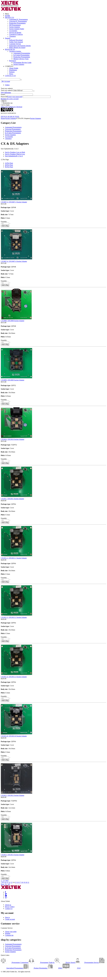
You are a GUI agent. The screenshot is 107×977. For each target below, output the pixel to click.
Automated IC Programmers (18, 19)
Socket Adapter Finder (16, 29)
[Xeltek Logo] (10, 6)
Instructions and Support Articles (20, 46)
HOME (7, 16)
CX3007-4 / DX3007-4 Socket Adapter (14, 261)
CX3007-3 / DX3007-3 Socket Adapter (14, 202)
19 (24, 882)
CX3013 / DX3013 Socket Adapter (12, 855)
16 (18, 882)
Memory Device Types (21, 59)
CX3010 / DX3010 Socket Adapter (12, 439)
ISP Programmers (15, 25)
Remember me (8, 103)
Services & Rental (15, 32)
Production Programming (21, 57)
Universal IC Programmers (18, 21)
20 (26, 882)
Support (7, 38)
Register (8, 92)
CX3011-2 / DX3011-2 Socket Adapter (14, 617)
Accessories (13, 31)
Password (4, 97)
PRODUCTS (9, 17)
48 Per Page (9, 165)
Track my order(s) (7, 90)
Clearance (12, 36)
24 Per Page (9, 163)
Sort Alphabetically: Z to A (14, 156)
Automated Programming (21, 53)
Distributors (13, 70)
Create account (10, 919)
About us (8, 905)
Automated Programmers (13, 127)
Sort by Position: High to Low (15, 154)
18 (22, 882)
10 (5, 882)
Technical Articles (15, 51)
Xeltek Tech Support (16, 42)
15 (16, 882)
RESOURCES (10, 49)
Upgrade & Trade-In (16, 34)
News (11, 74)
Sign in (3, 92)
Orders (7, 85)
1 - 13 (3, 880)
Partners (12, 72)
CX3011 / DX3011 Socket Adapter (12, 499)
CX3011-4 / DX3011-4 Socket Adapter (14, 677)
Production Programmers (17, 23)
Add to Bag (5, 226)
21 (28, 882)
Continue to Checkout (15, 107)
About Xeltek (13, 68)
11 (7, 882)
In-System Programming (21, 55)
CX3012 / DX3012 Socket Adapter (12, 795)
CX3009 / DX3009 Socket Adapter (12, 380)
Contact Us (8, 908)
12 (9, 882)
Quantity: (4, 221)
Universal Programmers (13, 129)
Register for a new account (9, 99)
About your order (11, 931)
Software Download (16, 40)
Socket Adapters (14, 27)
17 (20, 882)
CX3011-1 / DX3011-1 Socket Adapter (14, 558)
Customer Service (15, 44)
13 (11, 882)
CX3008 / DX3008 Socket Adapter (12, 321)
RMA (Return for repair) (17, 47)
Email (3, 94)
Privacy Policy (10, 907)
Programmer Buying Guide (22, 62)
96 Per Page (9, 167)
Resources (12, 61)
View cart (4, 107)
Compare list (9, 935)
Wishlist (7, 933)
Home (3, 118)
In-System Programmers (13, 133)
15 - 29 (7, 884)
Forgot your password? (14, 97)
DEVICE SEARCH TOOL (10, 116)
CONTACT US (10, 76)
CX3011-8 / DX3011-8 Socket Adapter (14, 736)
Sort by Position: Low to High (15, 152)
